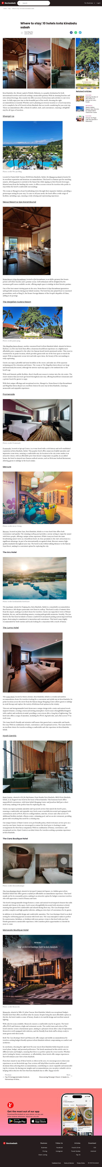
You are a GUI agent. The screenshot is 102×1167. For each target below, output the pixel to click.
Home (5, 8)
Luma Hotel (10, 697)
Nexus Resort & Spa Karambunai (19, 202)
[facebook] (72, 32)
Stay (9, 8)
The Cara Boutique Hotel (12, 891)
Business (44, 1147)
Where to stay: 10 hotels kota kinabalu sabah (23, 8)
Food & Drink (76, 1147)
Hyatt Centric (9, 735)
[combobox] (35, 3)
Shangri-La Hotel (55, 177)
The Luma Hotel (11, 627)
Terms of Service (69, 1163)
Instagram (59, 1151)
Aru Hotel (9, 607)
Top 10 (78, 1155)
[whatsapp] (76, 32)
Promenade (9, 394)
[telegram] (80, 32)
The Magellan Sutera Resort (17, 301)
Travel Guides (75, 1151)
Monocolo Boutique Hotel (16, 930)
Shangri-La (8, 116)
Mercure (7, 466)
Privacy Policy (81, 1163)
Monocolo (6, 1012)
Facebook (59, 1147)
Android (93, 1151)
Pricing (45, 1151)
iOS (95, 1147)
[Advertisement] (51, 15)
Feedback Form (56, 1163)
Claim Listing (42, 1155)
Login (98, 3)
